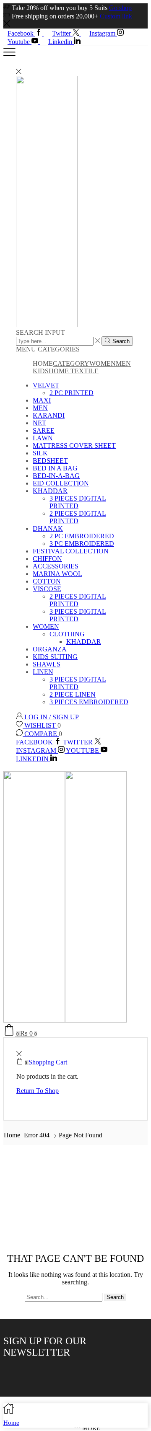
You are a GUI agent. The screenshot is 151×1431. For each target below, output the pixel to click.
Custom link (116, 16)
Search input (40, 332)
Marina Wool (57, 573)
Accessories (55, 566)
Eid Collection (61, 483)
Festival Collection (71, 551)
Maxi (42, 400)
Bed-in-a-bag (56, 475)
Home (12, 1135)
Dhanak (48, 528)
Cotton (47, 581)
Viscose (47, 588)
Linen (43, 671)
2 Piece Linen (72, 694)
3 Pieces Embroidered (88, 701)
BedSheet (50, 460)
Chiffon (47, 558)
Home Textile (74, 371)
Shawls (46, 664)
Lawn (43, 438)
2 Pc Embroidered (81, 536)
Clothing (67, 634)
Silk (40, 453)
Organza (50, 649)
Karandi (49, 415)
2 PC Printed (71, 392)
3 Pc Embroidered (81, 543)
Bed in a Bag (55, 468)
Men (123, 363)
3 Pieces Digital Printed (77, 502)
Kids (41, 371)
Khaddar (50, 490)
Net (39, 422)
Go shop (120, 7)
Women (102, 363)
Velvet (46, 385)
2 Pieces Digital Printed (77, 517)
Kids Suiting (55, 656)
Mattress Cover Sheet (74, 445)
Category (71, 363)
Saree (44, 430)
